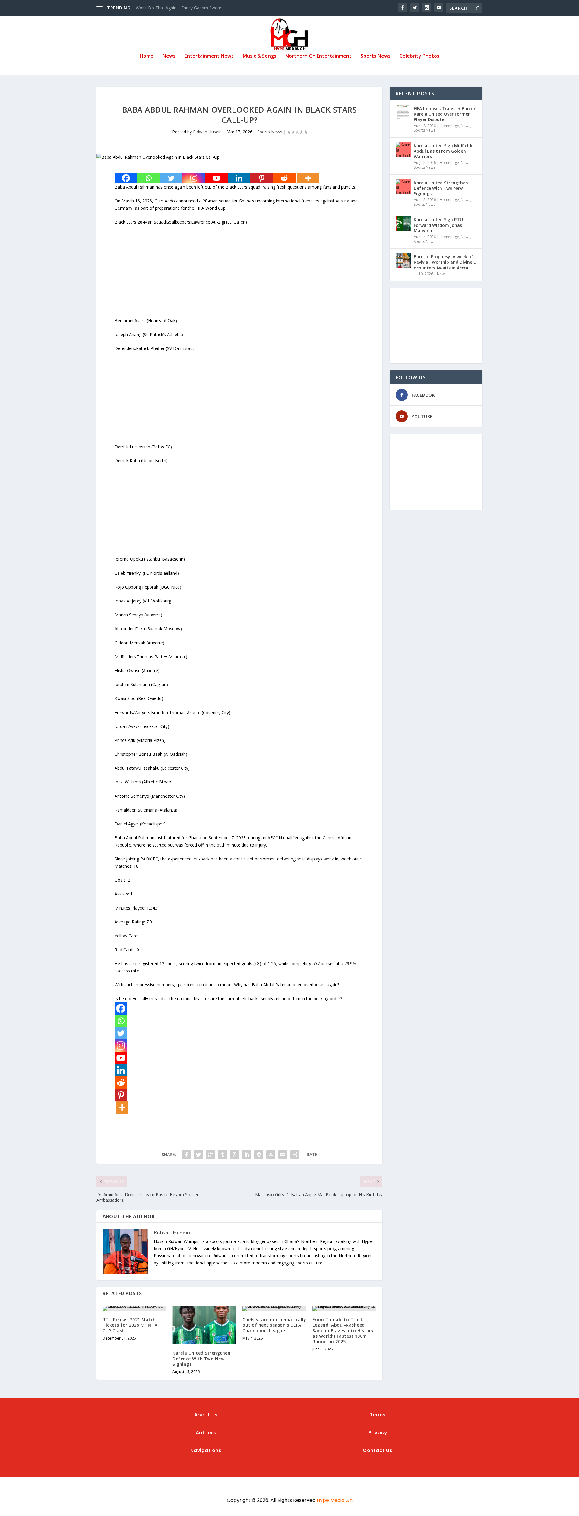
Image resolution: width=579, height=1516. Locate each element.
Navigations (206, 1450)
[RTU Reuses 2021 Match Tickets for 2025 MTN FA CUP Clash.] (134, 1308)
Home (146, 56)
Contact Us (377, 1450)
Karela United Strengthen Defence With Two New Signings (201, 1358)
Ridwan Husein (207, 132)
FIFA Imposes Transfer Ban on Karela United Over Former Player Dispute (445, 114)
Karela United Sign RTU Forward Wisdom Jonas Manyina (438, 225)
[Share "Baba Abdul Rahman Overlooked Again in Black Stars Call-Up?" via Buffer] (259, 1155)
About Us (206, 1414)
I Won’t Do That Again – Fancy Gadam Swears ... (180, 8)
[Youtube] (216, 178)
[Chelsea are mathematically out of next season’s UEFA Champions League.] (274, 1308)
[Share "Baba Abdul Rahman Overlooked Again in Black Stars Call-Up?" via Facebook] (186, 1155)
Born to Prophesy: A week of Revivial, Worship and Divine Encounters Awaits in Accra (445, 262)
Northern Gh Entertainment (318, 56)
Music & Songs (259, 56)
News (169, 56)
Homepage (449, 125)
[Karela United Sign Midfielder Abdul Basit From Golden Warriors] (403, 149)
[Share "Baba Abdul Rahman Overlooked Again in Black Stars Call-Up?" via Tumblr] (223, 1155)
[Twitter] (171, 178)
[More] (308, 178)
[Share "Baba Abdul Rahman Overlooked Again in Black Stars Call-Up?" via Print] (295, 1155)
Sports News (376, 56)
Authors (206, 1432)
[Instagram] (193, 178)
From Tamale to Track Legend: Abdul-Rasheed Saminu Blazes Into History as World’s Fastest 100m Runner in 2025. (343, 1330)
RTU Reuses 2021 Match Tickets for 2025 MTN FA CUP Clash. (130, 1325)
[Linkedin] (239, 178)
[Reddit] (284, 178)
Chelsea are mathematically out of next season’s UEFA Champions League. (274, 1325)
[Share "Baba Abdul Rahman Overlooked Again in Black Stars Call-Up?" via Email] (283, 1155)
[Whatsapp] (148, 178)
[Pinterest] (261, 178)
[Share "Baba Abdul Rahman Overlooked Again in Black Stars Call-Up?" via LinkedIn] (247, 1155)
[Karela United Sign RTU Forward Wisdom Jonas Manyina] (403, 223)
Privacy (378, 1432)
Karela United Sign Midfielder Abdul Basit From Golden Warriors (444, 151)
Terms (378, 1414)
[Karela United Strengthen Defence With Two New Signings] (204, 1325)
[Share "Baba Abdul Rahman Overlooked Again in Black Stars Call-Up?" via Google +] (210, 1155)
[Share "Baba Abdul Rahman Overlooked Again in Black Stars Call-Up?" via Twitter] (198, 1155)
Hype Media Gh (335, 1500)
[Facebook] (126, 178)
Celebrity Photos (419, 56)
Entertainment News (209, 56)
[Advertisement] (239, 275)
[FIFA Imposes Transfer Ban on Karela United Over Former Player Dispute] (403, 112)
